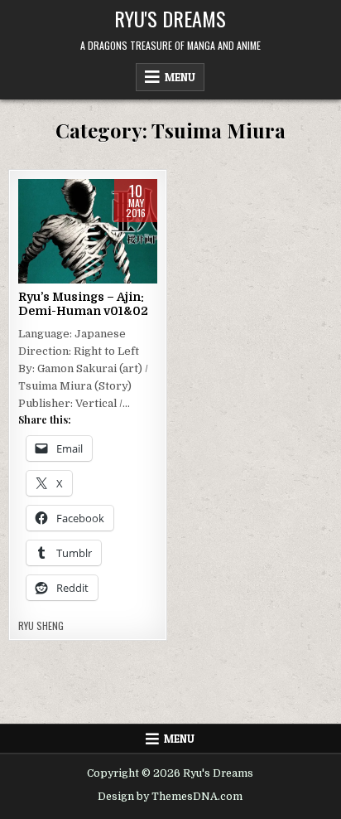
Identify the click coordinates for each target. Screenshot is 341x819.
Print (108, 266)
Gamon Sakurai (104, 232)
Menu (180, 77)
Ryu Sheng (41, 626)
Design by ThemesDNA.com (170, 796)
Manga (65, 266)
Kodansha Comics (85, 249)
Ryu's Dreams (170, 18)
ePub (43, 232)
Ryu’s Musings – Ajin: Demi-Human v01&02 (83, 303)
